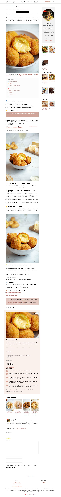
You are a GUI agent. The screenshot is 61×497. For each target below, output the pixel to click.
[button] (37, 313)
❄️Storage (10, 92)
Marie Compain (12, 389)
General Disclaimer (17, 483)
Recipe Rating (8, 437)
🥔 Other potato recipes (12, 94)
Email (7, 459)
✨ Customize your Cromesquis (14, 85)
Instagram (10, 302)
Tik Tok (23, 302)
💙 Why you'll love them (12, 81)
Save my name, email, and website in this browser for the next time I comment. (22, 465)
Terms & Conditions (17, 484)
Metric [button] (7, 367)
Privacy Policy (17, 482)
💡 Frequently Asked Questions (14, 90)
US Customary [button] (11, 367)
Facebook (19, 302)
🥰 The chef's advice (12, 88)
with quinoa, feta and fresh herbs (25, 74)
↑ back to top (30, 476)
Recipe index (29, 1)
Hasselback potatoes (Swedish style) (13, 292)
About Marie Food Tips (36, 2)
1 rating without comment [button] (21, 428)
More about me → (48, 40)
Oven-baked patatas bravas (11, 295)
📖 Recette (10, 95)
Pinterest (15, 302)
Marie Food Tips (23, 2)
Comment (8, 440)
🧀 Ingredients (10, 83)
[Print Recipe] (35, 313)
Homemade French (14, 293)
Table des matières (11, 79)
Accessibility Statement (17, 486)
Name (7, 455)
